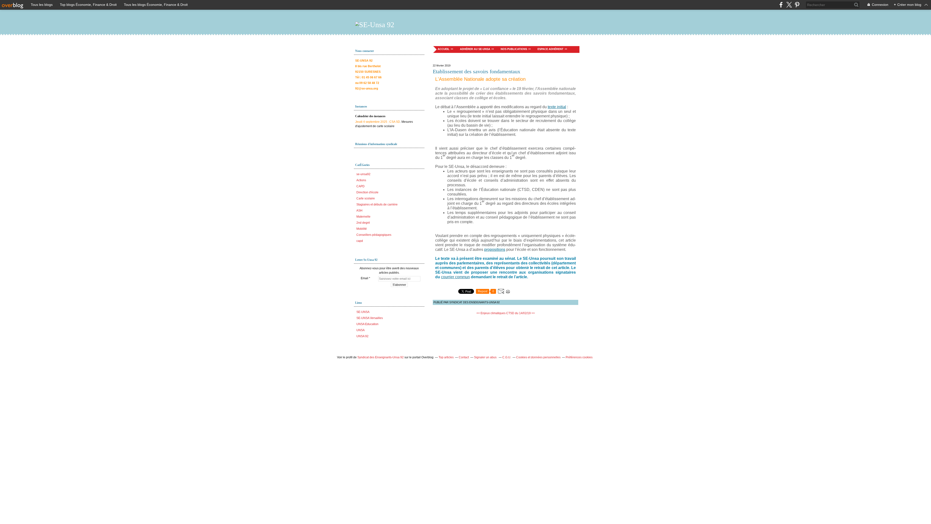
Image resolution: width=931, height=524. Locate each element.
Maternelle (363, 216)
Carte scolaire (365, 198)
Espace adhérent (550, 49)
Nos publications (514, 49)
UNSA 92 (362, 336)
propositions (494, 249)
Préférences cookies (579, 357)
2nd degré (363, 222)
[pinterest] (797, 5)
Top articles (446, 357)
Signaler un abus (485, 357)
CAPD (360, 186)
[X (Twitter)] (789, 5)
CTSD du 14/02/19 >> (520, 313)
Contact (464, 357)
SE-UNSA (362, 312)
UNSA (360, 330)
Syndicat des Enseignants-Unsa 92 (380, 357)
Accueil (443, 49)
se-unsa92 (363, 174)
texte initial (557, 107)
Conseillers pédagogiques (373, 235)
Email (364, 278)
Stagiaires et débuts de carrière (377, 204)
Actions (361, 180)
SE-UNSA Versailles (369, 318)
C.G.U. (506, 357)
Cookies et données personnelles (538, 357)
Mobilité (361, 228)
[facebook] (781, 5)
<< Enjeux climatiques (491, 313)
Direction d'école (367, 192)
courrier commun (455, 277)
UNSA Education (367, 324)
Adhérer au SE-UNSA (475, 49)
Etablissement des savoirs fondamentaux (476, 71)
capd (359, 241)
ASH (359, 210)
